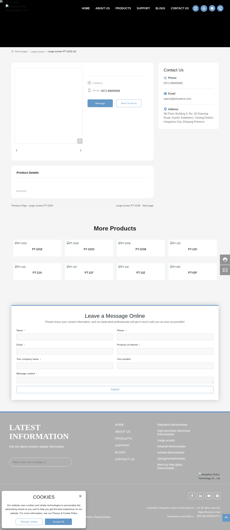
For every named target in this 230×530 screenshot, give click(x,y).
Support (122, 445)
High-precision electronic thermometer (173, 432)
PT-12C (192, 249)
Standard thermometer (172, 424)
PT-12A (37, 272)
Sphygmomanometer (171, 458)
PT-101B (141, 249)
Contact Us (125, 459)
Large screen (38, 51)
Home (119, 424)
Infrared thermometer (171, 446)
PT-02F (192, 272)
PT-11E (140, 272)
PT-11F (89, 272)
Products (123, 438)
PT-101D (89, 249)
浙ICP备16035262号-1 (209, 516)
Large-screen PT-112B (128, 205)
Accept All (58, 521)
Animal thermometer (171, 452)
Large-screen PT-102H (41, 205)
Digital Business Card (209, 512)
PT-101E (37, 249)
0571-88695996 (110, 90)
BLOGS (120, 452)
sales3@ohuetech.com (177, 98)
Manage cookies (29, 521)
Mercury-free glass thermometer (169, 466)
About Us (122, 431)
